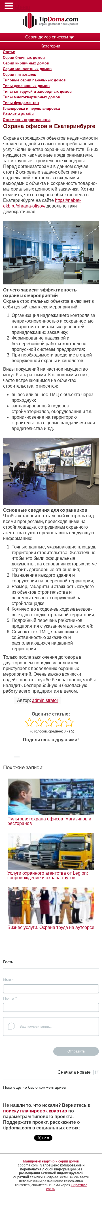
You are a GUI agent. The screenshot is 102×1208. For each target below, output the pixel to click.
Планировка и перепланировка (31, 108)
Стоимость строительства (26, 120)
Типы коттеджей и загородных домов (37, 91)
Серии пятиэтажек (19, 74)
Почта (10, 998)
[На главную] (51, 21)
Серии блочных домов (24, 57)
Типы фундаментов (21, 103)
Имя (8, 980)
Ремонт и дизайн (18, 114)
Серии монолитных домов (27, 69)
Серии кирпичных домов (26, 63)
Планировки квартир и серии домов (50, 1161)
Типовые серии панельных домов (34, 80)
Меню (22, 7)
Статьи (9, 52)
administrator (45, 700)
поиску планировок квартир (35, 1110)
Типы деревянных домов (26, 86)
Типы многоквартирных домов (31, 97)
